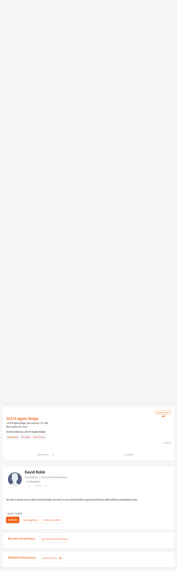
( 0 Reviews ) (33, 481)
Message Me (30, 520)
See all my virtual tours (54, 539)
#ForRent (26, 437)
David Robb (35, 471)
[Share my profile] (44, 486)
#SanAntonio (39, 437)
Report (167, 442)
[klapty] (15, 479)
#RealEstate (12, 437)
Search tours (50, 558)
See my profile (52, 520)
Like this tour (43, 454)
